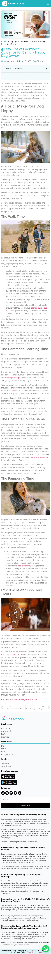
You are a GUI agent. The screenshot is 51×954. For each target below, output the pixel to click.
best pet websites (14, 391)
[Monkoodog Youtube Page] (15, 793)
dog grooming (24, 566)
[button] (48, 4)
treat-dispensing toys (38, 457)
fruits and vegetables (10, 654)
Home (3, 42)
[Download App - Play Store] (9, 782)
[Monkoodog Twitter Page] (11, 793)
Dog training (13, 378)
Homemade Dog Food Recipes (23, 699)
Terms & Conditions (34, 952)
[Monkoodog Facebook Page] (7, 793)
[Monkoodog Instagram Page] (3, 793)
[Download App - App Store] (8, 776)
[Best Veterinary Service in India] (13, 3)
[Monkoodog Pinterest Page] (19, 793)
